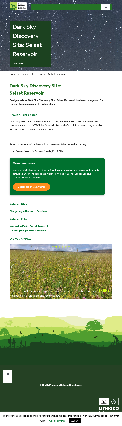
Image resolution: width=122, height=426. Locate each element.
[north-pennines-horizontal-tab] (18, 3)
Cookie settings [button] (57, 420)
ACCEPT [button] (75, 421)
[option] (61, 271)
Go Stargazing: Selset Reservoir (28, 230)
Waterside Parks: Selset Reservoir (29, 226)
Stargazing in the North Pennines (28, 211)
